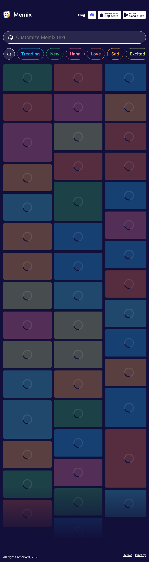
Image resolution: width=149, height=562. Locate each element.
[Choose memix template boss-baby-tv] (78, 443)
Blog (81, 15)
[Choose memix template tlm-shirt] (27, 484)
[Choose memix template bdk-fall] (78, 166)
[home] (17, 15)
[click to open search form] (9, 53)
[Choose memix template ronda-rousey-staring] (27, 266)
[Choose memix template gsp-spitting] (27, 207)
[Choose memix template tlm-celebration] (27, 354)
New (54, 53)
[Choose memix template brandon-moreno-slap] (78, 295)
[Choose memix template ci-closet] (78, 77)
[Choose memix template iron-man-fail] (27, 325)
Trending (30, 53)
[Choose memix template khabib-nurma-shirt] (78, 266)
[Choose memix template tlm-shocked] (78, 472)
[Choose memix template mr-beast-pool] (78, 107)
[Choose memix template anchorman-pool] (27, 77)
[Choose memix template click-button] (78, 413)
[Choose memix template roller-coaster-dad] (27, 142)
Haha (75, 53)
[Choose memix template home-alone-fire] (27, 107)
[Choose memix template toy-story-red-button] (78, 384)
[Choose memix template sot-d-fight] (78, 136)
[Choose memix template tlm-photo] (78, 531)
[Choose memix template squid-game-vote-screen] (78, 354)
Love (96, 53)
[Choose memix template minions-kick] (78, 236)
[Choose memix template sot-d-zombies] (27, 454)
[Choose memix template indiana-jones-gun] (27, 295)
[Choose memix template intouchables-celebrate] (78, 201)
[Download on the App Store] (109, 15)
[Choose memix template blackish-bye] (27, 384)
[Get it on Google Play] (134, 15)
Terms (127, 555)
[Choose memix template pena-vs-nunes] (27, 177)
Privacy (140, 555)
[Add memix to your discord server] (92, 15)
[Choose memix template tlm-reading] (27, 513)
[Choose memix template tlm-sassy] (78, 501)
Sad (115, 53)
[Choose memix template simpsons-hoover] (78, 325)
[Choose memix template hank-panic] (27, 419)
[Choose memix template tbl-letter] (27, 236)
